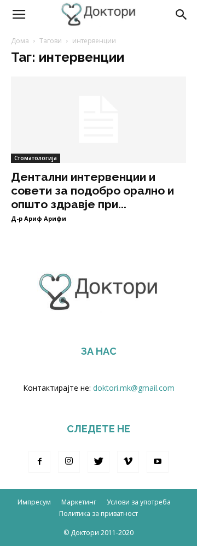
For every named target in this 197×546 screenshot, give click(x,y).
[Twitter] (98, 462)
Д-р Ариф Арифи (38, 218)
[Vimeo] (128, 462)
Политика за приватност (98, 513)
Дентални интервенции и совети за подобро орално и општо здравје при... (92, 190)
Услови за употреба (139, 502)
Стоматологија (35, 158)
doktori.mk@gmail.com (134, 388)
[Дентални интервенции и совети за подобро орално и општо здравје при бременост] (98, 120)
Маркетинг (78, 502)
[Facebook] (39, 462)
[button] (181, 15)
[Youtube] (158, 462)
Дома (20, 40)
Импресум (34, 502)
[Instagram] (69, 462)
